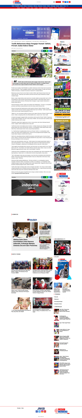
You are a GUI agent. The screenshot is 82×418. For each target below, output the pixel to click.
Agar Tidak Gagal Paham (65, 322)
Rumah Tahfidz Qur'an (43, 41)
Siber (22, 408)
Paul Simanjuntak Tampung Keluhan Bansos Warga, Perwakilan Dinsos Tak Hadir (42, 310)
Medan (18, 7)
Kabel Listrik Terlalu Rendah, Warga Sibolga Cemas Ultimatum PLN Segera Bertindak (20, 291)
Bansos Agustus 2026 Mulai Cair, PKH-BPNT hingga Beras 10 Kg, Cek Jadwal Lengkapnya (65, 338)
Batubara (51, 7)
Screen (58, 1)
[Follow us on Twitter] (39, 411)
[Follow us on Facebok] (37, 411)
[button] (69, 5)
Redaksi (19, 408)
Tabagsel (23, 7)
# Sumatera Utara (58, 303)
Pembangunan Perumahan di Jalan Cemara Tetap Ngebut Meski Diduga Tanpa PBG (65, 318)
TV (67, 6)
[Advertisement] (41, 18)
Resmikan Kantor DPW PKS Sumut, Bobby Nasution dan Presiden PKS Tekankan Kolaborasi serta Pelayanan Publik (42, 271)
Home (13, 6)
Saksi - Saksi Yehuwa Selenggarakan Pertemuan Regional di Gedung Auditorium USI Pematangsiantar (65, 358)
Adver (61, 6)
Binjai (32, 7)
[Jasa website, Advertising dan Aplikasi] (31, 196)
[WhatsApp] (44, 51)
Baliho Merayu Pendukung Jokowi (64, 350)
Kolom (57, 6)
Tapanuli (28, 7)
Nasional (40, 6)
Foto (64, 6)
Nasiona (23, 41)
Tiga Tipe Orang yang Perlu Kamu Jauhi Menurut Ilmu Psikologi (65, 310)
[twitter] (67, 2)
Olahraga (53, 6)
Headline (17, 6)
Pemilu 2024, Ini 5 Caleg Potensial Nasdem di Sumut (65, 330)
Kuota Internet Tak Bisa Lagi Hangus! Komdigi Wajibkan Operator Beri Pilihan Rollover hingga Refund (42, 291)
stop (51, 48)
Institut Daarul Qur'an (17, 41)
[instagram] (63, 2)
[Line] (47, 51)
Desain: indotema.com (41, 416)
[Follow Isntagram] (42, 411)
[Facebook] (51, 51)
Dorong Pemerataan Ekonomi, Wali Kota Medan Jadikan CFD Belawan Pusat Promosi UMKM (20, 271)
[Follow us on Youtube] (45, 411)
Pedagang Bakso (29, 41)
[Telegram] (42, 51)
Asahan (40, 7)
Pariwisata (30, 6)
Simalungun (45, 7)
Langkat (36, 7)
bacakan (46, 48)
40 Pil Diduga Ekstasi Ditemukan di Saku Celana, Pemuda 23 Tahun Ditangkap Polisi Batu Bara (65, 371)
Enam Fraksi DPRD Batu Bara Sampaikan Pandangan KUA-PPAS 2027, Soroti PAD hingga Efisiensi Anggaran (45, 246)
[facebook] (65, 2)
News (21, 6)
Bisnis (25, 6)
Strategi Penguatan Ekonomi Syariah (64, 343)
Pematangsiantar (61, 7)
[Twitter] (49, 51)
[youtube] (69, 2)
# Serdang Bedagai (58, 301)
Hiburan (35, 6)
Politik (48, 6)
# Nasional (56, 299)
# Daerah (56, 296)
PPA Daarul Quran (36, 41)
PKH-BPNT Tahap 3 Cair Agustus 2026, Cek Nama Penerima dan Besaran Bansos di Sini (65, 365)
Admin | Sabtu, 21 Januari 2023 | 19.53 (16, 48)
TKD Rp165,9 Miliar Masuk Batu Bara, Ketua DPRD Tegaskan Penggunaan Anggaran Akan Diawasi (45, 232)
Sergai (55, 7)
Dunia (44, 6)
